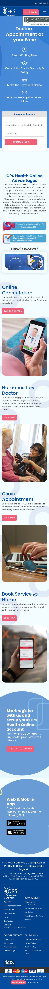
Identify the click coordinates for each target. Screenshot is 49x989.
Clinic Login (8, 943)
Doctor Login (9, 939)
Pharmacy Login (11, 947)
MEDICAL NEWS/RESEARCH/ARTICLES (15, 926)
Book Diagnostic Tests (34, 916)
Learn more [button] (32, 982)
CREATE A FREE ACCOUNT (20, 748)
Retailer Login (9, 951)
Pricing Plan (9, 909)
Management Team (12, 905)
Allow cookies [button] (18, 982)
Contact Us (8, 921)
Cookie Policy (30, 947)
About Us (7, 902)
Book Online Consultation (30, 903)
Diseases (28, 919)
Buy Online (29, 912)
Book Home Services (33, 908)
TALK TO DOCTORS (13, 311)
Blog (6, 917)
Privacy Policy (30, 943)
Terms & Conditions (33, 939)
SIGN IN (33, 12)
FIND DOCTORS (21, 141)
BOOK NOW (9, 417)
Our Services (9, 913)
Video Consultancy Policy (33, 952)
